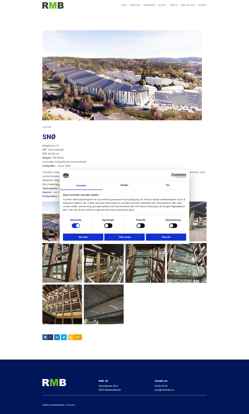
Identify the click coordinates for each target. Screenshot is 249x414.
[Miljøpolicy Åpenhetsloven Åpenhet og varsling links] (166, 6)
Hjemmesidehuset (58, 405)
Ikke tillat (83, 237)
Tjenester (134, 5)
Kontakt (202, 5)
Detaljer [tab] (125, 185)
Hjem (123, 5)
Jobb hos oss (187, 5)
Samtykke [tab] (81, 185)
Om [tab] (167, 185)
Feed (77, 337)
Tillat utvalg (124, 237)
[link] (133, 6)
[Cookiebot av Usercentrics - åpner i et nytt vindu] (173, 175)
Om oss (161, 5)
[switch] (108, 225)
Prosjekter (149, 5)
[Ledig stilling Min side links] (195, 6)
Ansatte (174, 5)
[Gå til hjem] (54, 5)
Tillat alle (166, 237)
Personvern (70, 405)
